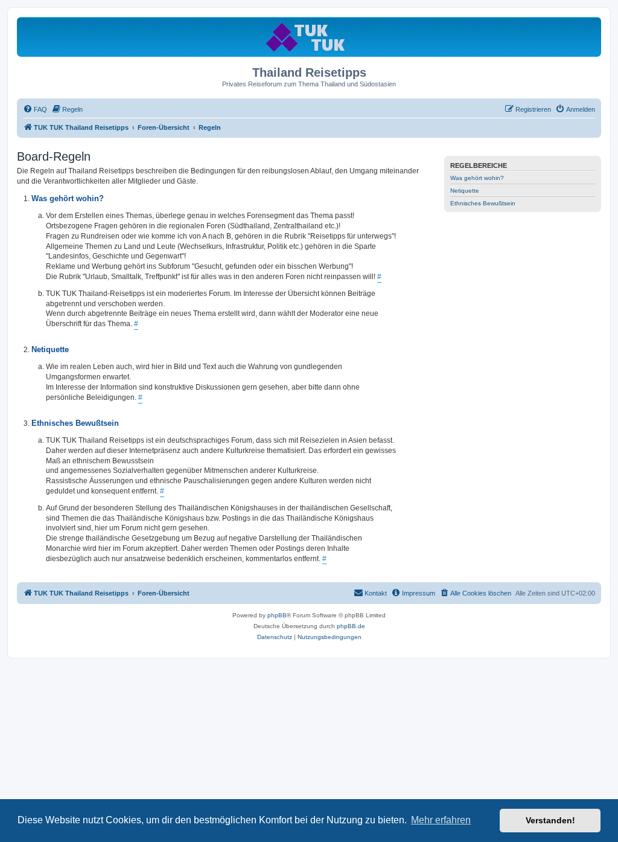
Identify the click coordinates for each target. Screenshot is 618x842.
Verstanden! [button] (550, 820)
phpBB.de (351, 626)
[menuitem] (35, 109)
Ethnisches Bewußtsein (482, 203)
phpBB (277, 615)
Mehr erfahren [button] (441, 820)
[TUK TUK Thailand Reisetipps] (309, 36)
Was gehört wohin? (477, 178)
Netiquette (464, 190)
